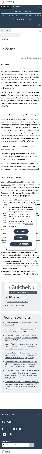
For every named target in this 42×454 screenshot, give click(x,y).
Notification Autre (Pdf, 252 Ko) (18, 305)
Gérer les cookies (21, 244)
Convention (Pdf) (9, 135)
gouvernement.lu (5, 7)
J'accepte (21, 231)
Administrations (16, 7)
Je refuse (21, 238)
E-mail (5, 445)
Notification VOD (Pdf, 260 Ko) (18, 302)
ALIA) (36, 274)
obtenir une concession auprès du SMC (26, 169)
